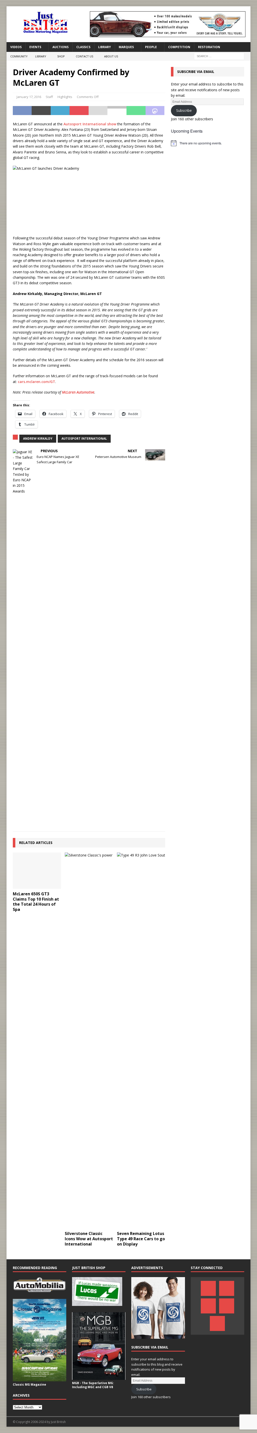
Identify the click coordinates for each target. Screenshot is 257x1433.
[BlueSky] (208, 1305)
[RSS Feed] (217, 1323)
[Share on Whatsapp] (136, 110)
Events (35, 47)
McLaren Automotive (78, 392)
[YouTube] (226, 1288)
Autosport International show (89, 124)
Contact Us (84, 56)
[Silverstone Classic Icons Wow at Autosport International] (89, 1040)
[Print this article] (116, 110)
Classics (83, 47)
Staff (49, 96)
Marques (126, 47)
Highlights (64, 96)
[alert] (207, 143)
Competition (179, 47)
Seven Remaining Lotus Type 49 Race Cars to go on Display (141, 1239)
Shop (61, 56)
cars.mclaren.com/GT (36, 381)
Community (19, 56)
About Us (111, 56)
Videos (16, 47)
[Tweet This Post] (41, 110)
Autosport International (84, 438)
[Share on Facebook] (22, 110)
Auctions (60, 47)
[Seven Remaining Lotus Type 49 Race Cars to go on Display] (141, 1040)
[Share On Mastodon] (155, 110)
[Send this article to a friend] (98, 110)
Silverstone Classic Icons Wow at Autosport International (89, 1239)
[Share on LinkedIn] (60, 110)
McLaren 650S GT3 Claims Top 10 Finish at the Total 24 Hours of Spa (36, 901)
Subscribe (184, 110)
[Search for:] (219, 56)
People (151, 47)
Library (104, 47)
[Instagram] (226, 1305)
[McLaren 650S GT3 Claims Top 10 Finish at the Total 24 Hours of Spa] (37, 870)
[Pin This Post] (79, 110)
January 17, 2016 (29, 96)
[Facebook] (208, 1288)
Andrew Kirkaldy (37, 438)
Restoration (209, 47)
